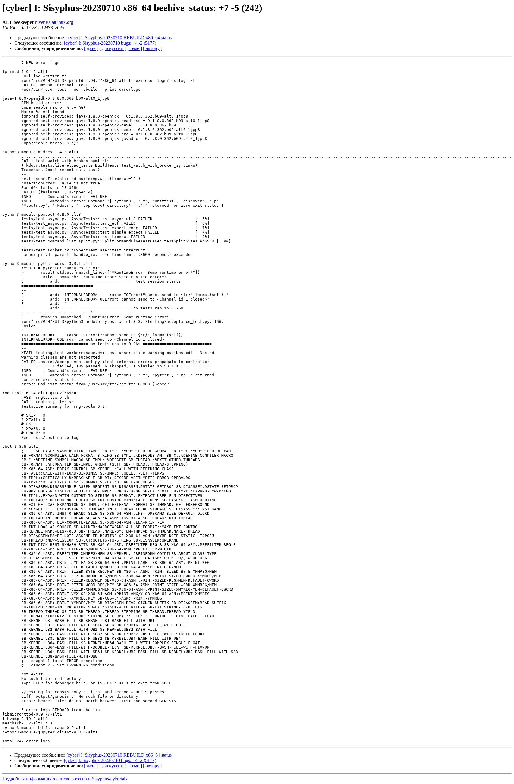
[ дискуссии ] (112, 48)
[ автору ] (152, 48)
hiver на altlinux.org (54, 22)
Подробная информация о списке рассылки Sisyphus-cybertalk (65, 778)
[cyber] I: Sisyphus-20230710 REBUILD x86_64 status (119, 37)
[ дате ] (91, 48)
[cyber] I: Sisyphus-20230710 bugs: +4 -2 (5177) (110, 43)
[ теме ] (134, 48)
